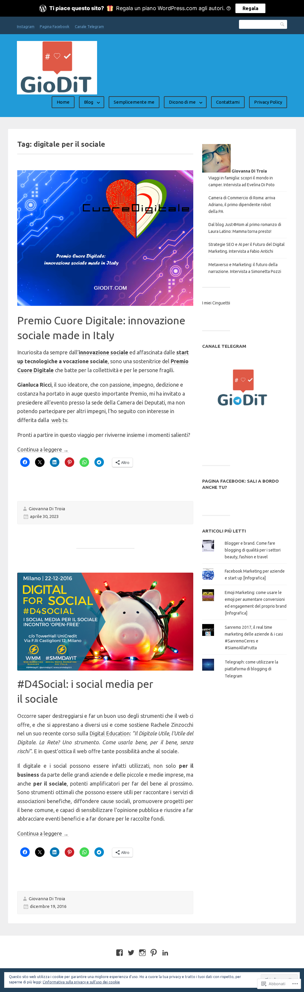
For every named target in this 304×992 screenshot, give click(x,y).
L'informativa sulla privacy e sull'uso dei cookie (81, 982)
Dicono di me (182, 102)
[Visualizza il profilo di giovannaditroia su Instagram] (142, 952)
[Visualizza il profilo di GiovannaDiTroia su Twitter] (131, 952)
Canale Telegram (89, 26)
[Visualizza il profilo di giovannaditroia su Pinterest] (153, 952)
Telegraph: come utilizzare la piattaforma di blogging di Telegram (251, 669)
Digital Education (109, 733)
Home (63, 102)
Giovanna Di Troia (47, 508)
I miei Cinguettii (216, 303)
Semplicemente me (134, 102)
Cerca (282, 24)
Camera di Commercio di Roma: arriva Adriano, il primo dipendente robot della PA (241, 204)
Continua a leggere (43, 449)
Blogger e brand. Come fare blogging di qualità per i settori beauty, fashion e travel (253, 550)
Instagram (25, 26)
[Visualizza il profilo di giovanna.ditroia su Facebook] (119, 952)
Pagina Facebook (54, 26)
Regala (250, 8)
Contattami (228, 102)
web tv (58, 420)
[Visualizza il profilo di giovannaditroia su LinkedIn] (165, 952)
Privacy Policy (268, 102)
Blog (88, 102)
